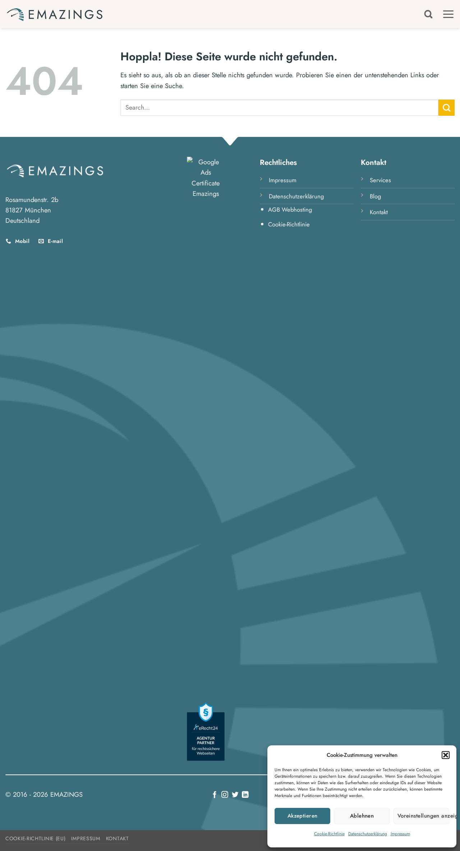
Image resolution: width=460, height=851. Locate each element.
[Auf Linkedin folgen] (245, 795)
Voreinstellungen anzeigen (423, 816)
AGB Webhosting (290, 209)
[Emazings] (55, 14)
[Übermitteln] (446, 108)
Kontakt (379, 212)
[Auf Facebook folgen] (214, 795)
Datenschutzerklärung (367, 834)
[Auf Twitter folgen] (235, 795)
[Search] (428, 14)
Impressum (400, 834)
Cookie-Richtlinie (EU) (35, 838)
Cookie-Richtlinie (329, 834)
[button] (445, 755)
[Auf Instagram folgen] (224, 795)
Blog (375, 196)
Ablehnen (362, 816)
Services (380, 180)
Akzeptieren (303, 816)
